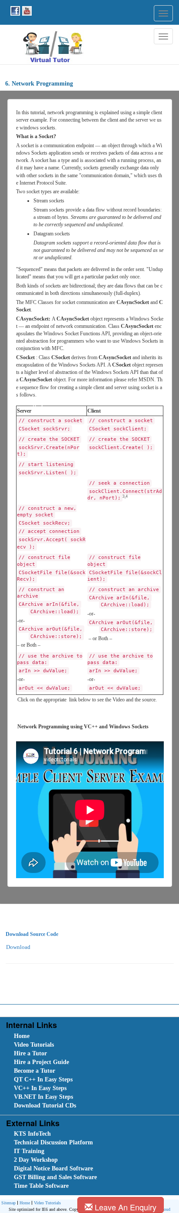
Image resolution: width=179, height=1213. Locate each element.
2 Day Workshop (36, 1160)
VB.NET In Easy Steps (43, 1097)
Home (22, 1036)
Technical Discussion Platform (53, 1142)
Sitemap (8, 1202)
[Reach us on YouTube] (26, 10)
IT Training (29, 1151)
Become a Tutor (34, 1071)
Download (18, 947)
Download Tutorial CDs (45, 1105)
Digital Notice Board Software (53, 1168)
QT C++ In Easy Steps (43, 1079)
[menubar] (91, 1071)
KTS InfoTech (32, 1133)
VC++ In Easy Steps (40, 1088)
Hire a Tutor (30, 1053)
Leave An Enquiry (124, 1207)
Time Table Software (41, 1186)
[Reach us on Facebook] (14, 10)
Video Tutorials (34, 1044)
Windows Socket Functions (71, 334)
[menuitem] (62, 1036)
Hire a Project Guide (41, 1062)
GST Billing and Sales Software (55, 1177)
